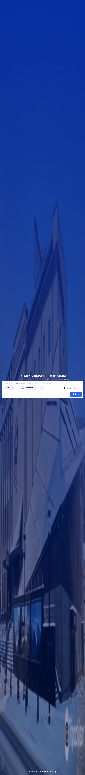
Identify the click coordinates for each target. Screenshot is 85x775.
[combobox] (14, 388)
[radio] (8, 383)
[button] (67, 2)
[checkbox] (47, 383)
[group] (13, 388)
